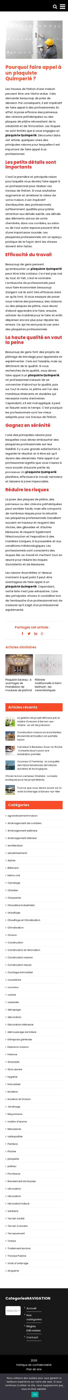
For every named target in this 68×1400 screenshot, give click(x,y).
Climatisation (16, 927)
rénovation (14, 1188)
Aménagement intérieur (22, 838)
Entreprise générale (20, 1039)
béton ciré (14, 875)
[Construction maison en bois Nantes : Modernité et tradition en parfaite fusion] (10, 733)
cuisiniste (13, 1002)
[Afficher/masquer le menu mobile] (63, 6)
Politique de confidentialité (34, 1365)
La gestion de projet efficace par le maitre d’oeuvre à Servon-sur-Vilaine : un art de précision (38, 721)
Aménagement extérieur (23, 830)
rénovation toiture (18, 1203)
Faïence (12, 1054)
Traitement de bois (19, 1248)
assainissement (17, 853)
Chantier (13, 890)
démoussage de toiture (22, 1032)
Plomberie (14, 1173)
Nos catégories (33, 1317)
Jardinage (14, 1106)
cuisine (12, 994)
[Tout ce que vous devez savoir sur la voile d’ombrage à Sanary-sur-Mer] (10, 787)
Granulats (13, 1062)
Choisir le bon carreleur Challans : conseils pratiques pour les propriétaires (31, 777)
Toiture (12, 1241)
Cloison (12, 935)
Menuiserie (14, 1129)
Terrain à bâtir (16, 1218)
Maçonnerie (15, 1114)
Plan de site (34, 1369)
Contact (32, 1337)
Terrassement (16, 1233)
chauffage (14, 912)
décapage (14, 1009)
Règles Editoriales (33, 1328)
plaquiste (13, 1159)
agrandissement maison (23, 815)
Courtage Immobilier (20, 972)
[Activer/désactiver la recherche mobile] (55, 6)
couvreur (13, 987)
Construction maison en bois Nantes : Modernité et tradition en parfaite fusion (39, 736)
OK (35, 1394)
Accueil (31, 1308)
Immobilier (14, 1084)
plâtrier (12, 1166)
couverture (14, 980)
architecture (15, 845)
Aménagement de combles (25, 823)
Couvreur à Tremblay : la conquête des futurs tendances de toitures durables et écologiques (38, 765)
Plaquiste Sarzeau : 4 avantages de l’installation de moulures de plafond (18, 685)
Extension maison (18, 1047)
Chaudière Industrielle (21, 905)
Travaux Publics (17, 1256)
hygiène (13, 1077)
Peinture (13, 1144)
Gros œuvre (15, 1069)
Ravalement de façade (22, 1181)
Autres (11, 860)
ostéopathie (15, 1136)
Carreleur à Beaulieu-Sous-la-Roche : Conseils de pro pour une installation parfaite (40, 750)
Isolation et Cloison (19, 1099)
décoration (14, 1017)
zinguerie (13, 1270)
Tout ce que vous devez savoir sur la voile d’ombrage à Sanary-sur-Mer (39, 789)
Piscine (12, 1151)
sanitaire (13, 1211)
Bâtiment (13, 868)
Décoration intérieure (21, 1024)
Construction (15, 942)
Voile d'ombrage (18, 1263)
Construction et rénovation (24, 950)
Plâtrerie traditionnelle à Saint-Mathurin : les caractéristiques (48, 685)
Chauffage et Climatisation (24, 920)
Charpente (14, 897)
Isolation (13, 1091)
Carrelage (14, 883)
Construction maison (20, 957)
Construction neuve (19, 965)
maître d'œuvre (17, 1121)
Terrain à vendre (18, 1226)
